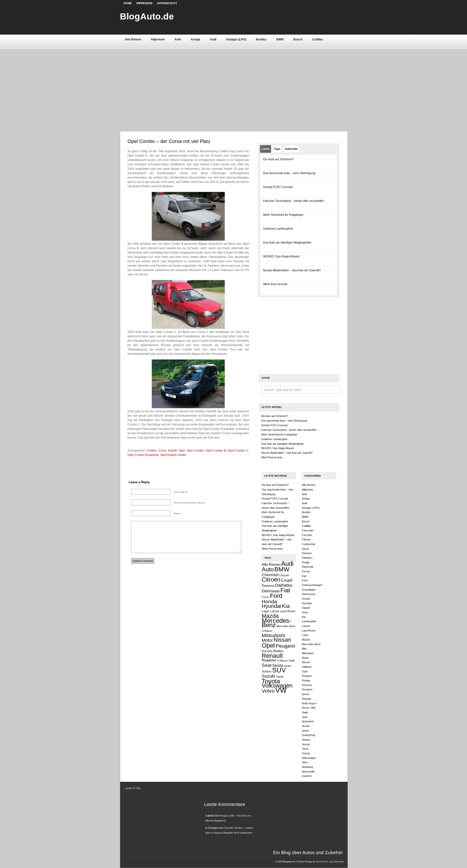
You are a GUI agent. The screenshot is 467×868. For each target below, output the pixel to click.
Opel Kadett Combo (173, 455)
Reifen (278, 651)
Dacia (305, 548)
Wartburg (307, 766)
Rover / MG (309, 707)
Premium (307, 689)
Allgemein (158, 39)
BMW (280, 39)
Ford (276, 595)
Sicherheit (308, 721)
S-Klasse (282, 660)
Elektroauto (271, 591)
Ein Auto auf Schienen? (278, 159)
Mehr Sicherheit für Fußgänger (283, 215)
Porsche (267, 651)
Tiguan (280, 676)
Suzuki (268, 676)
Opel (182, 450)
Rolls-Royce (309, 703)
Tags (277, 148)
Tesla (305, 748)
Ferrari (306, 571)
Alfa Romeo (133, 39)
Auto (268, 569)
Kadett (172, 450)
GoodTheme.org (324, 861)
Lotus (305, 634)
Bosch (297, 39)
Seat (266, 665)
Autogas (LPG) (236, 39)
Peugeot (285, 646)
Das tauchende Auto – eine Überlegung (289, 173)
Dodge (306, 562)
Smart (287, 665)
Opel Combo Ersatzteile (143, 455)
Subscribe (291, 148)
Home (128, 3)
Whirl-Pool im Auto (275, 284)
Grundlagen (309, 589)
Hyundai (271, 606)
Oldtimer (307, 666)
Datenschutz (167, 3)
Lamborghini (309, 621)
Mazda (270, 616)
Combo (151, 450)
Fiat (285, 590)
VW (281, 690)
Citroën (271, 579)
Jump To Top (132, 788)
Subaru (266, 671)
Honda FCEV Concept (278, 187)
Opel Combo (195, 450)
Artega (195, 39)
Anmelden (339, 861)
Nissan (282, 640)
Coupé (287, 580)
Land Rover (288, 611)
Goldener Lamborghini (278, 228)
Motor (267, 640)
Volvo (268, 691)
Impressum (144, 3)
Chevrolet (270, 575)
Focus (265, 596)
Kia (286, 606)
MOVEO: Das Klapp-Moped (281, 256)
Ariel (177, 39)
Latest (265, 148)
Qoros (305, 694)
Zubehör (307, 775)
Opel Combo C (238, 450)
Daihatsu (283, 585)
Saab (291, 660)
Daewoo (268, 585)
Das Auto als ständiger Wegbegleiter (287, 242)
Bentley (261, 39)
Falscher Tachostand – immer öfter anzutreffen (293, 201)
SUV (279, 670)
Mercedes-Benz (276, 623)
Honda (269, 601)
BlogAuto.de (147, 16)
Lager (265, 611)
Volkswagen (277, 685)
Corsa (162, 450)
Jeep (305, 612)
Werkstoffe (308, 771)
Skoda (277, 665)
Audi (213, 39)
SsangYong (308, 735)
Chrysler (284, 575)
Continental (308, 544)
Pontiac (306, 680)
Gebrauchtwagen (312, 585)
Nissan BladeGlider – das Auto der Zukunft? (292, 270)
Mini (304, 648)
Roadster (269, 660)
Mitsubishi (273, 635)
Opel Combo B (216, 450)
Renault (272, 655)
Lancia (274, 611)
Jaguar (306, 607)
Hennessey (308, 594)
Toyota (271, 681)
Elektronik (308, 566)
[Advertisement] (233, 85)
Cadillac (317, 39)
